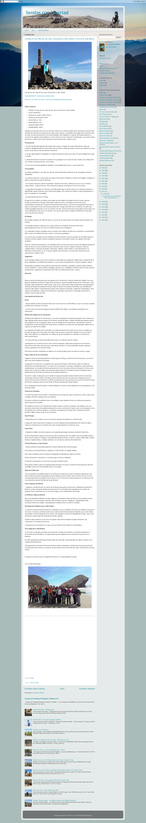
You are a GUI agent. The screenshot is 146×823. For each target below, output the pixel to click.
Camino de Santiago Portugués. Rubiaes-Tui (41, 698)
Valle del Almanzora (105, 160)
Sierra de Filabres (105, 131)
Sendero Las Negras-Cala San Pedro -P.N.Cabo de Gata (51, 740)
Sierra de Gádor (104, 133)
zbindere (70, 815)
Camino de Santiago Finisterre (109, 97)
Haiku (101, 80)
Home (27, 30)
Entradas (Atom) (39, 692)
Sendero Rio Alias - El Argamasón (43, 709)
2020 (103, 183)
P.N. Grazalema (104, 114)
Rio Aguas (102, 121)
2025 (103, 170)
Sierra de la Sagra (105, 140)
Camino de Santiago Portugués (109, 100)
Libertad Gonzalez (113, 44)
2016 (103, 201)
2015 (103, 204)
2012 (103, 212)
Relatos (101, 85)
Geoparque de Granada (107, 107)
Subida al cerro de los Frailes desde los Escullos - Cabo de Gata (53, 760)
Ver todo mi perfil (110, 47)
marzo (105, 194)
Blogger (89, 815)
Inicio (33, 30)
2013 (103, 209)
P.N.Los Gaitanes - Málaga (107, 116)
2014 (103, 207)
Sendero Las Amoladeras (41, 730)
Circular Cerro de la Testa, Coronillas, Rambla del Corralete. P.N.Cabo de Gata (57, 770)
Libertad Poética (43, 30)
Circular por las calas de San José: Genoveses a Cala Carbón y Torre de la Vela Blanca (59, 39)
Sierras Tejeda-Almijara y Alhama (109, 147)
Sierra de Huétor (104, 135)
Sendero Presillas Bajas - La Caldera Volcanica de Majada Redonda (54, 800)
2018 (103, 189)
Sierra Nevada (103, 128)
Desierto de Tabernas (106, 104)
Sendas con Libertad (47, 12)
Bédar (101, 92)
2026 (103, 168)
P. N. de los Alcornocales (107, 112)
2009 (103, 220)
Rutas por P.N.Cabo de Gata (108, 68)
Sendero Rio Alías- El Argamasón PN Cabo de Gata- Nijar (51, 780)
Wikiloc (32, 678)
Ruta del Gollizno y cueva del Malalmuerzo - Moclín (49, 750)
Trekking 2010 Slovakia (106, 153)
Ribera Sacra (103, 119)
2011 (103, 215)
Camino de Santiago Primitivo (108, 102)
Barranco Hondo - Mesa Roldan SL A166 (45, 790)
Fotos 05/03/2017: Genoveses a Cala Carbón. (40, 96)
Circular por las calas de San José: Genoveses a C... (112, 196)
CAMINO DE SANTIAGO (107, 73)
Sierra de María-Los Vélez (107, 138)
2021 (103, 181)
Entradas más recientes (35, 689)
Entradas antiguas (87, 689)
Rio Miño (102, 124)
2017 (103, 191)
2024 (103, 173)
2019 (103, 186)
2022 (103, 178)
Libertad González (105, 58)
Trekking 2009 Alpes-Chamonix (109, 151)
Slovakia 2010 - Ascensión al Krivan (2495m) (47, 719)
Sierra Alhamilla (104, 126)
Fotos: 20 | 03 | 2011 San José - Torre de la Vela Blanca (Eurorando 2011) (48, 99)
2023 (103, 175)
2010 (103, 217)
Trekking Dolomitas (105, 155)
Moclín (101, 109)
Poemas (102, 83)
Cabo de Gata (34, 682)
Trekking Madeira (104, 158)
